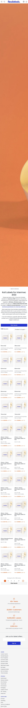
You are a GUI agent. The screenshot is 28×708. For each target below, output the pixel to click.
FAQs (2, 702)
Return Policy (4, 706)
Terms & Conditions (5, 704)
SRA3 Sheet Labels (5, 665)
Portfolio (3, 698)
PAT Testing (3, 691)
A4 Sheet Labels (4, 659)
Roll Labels (3, 667)
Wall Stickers (3, 678)
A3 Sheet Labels (4, 663)
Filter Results (14, 325)
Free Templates (4, 657)
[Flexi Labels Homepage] (14, 1)
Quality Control (4, 689)
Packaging (3, 687)
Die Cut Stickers (4, 671)
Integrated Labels (5, 669)
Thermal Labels (4, 673)
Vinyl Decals (3, 684)
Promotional (3, 685)
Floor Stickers (4, 682)
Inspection (3, 693)
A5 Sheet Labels (4, 661)
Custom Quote (4, 654)
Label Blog (3, 700)
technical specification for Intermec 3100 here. (14, 307)
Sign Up (14, 643)
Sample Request (4, 656)
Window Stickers (4, 680)
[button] (1, 1)
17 (18, 581)
